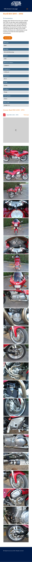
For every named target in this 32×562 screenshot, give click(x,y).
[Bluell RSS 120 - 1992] (16, 163)
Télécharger (26, 114)
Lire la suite (8, 38)
